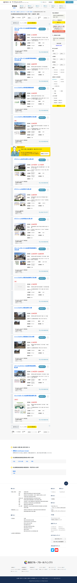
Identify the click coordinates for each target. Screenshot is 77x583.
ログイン (69, 2)
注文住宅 (13, 518)
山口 (31, 527)
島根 (26, 527)
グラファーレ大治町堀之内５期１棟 (23, 218)
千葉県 (25, 496)
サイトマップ (39, 578)
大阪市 (29, 501)
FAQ (36, 578)
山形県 (37, 493)
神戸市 (34, 501)
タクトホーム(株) (42, 567)
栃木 (26, 521)
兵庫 (29, 526)
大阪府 (25, 501)
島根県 (39, 502)
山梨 (29, 523)
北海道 (20, 491)
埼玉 (29, 521)
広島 (29, 527)
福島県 (39, 493)
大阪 (28, 526)
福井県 (37, 498)
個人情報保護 (33, 578)
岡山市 (27, 502)
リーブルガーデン (53, 526)
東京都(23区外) (30, 509)
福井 (28, 523)
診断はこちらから (44, 153)
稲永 (27, 461)
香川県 (27, 504)
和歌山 (33, 526)
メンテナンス (62, 491)
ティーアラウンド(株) (52, 569)
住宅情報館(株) (24, 569)
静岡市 (33, 499)
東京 (33, 521)
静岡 (26, 524)
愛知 (28, 524)
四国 (19, 504)
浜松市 (35, 499)
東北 (19, 493)
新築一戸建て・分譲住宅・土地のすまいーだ (19, 11)
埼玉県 (40, 509)
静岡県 (30, 499)
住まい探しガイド (59, 2)
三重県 (40, 499)
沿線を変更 (59, 43)
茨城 (24, 521)
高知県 (32, 504)
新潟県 (30, 498)
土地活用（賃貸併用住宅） (16, 533)
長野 (31, 523)
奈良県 (44, 501)
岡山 (28, 527)
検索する (59, 105)
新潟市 (32, 498)
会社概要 (18, 578)
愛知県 (31, 11)
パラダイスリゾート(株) (33, 569)
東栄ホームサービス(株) (43, 569)
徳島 (24, 529)
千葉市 (27, 496)
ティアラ (52, 531)
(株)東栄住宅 (32, 567)
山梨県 (25, 498)
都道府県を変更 (59, 45)
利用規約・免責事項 (27, 578)
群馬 (28, 521)
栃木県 (32, 496)
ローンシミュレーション (55, 518)
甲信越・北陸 (21, 498)
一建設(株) (12, 567)
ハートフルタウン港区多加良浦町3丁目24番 (25, 277)
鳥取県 (37, 502)
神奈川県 (37, 509)
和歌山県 (46, 501)
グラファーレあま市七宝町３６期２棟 (23, 159)
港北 (14, 461)
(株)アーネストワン (52, 567)
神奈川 (35, 521)
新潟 (24, 523)
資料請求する (42, 29)
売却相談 (53, 498)
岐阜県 (38, 499)
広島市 (32, 502)
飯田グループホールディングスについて (58, 510)
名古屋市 (27, 499)
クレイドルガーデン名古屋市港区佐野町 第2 (25, 395)
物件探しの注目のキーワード (56, 519)
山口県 (35, 502)
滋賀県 (42, 501)
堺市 (26, 501)
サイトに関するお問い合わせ (56, 578)
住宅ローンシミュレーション (21, 450)
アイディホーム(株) (60, 567)
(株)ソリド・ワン (13, 571)
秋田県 (35, 493)
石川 (26, 523)
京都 (26, 526)
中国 (19, 502)
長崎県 (25, 507)
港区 (14, 473)
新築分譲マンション (15, 509)
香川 (26, 529)
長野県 (27, 498)
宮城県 (30, 493)
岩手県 (27, 493)
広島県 (30, 502)
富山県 (39, 498)
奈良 (31, 526)
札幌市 (27, 491)
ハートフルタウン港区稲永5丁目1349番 (24, 336)
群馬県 (35, 496)
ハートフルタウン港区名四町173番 (23, 307)
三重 (29, 524)
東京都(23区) (26, 509)
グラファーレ (61, 526)
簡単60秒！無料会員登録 (59, 31)
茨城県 (30, 496)
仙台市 (32, 493)
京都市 (39, 501)
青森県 (25, 493)
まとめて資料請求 (31, 22)
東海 (28, 11)
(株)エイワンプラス (25, 571)
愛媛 (28, 529)
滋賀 (24, 526)
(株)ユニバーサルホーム (61, 569)
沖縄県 (27, 507)
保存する (59, 22)
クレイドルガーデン (62, 528)
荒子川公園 (20, 461)
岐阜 (24, 524)
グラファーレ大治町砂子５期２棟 (22, 189)
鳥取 (24, 527)
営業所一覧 (21, 578)
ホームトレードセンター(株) (15, 569)
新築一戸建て (13, 491)
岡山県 (25, 502)
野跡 (32, 461)
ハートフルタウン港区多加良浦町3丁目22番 (25, 116)
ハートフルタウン (53, 528)
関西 (19, 501)
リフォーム (53, 491)
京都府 (37, 501)
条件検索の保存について (58, 24)
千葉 (31, 521)
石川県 (35, 498)
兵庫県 (32, 501)
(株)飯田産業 (24, 567)
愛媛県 (25, 504)
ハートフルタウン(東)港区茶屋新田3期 (24, 87)
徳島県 (30, 504)
